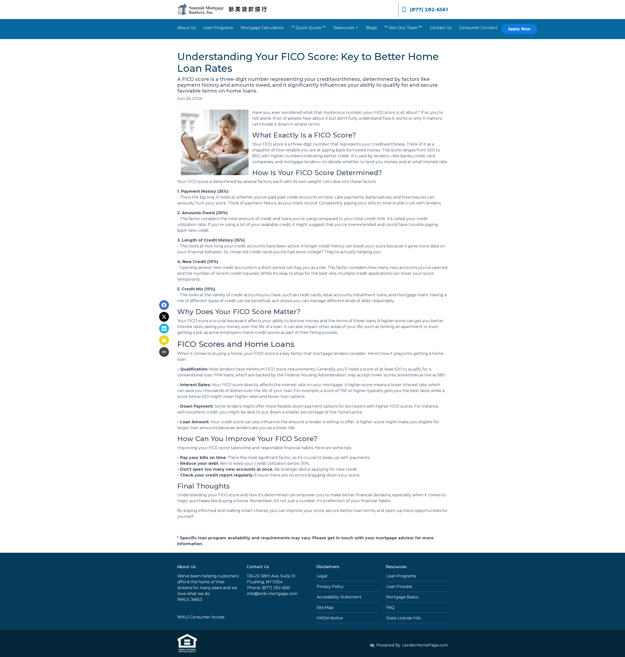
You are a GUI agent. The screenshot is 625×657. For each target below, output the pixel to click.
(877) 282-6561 (429, 9)
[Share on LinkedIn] (164, 328)
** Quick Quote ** (308, 27)
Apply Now (519, 29)
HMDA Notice (330, 618)
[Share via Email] (164, 340)
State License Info (403, 618)
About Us (186, 27)
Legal (322, 576)
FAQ (390, 607)
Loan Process (399, 586)
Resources (344, 27)
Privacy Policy (330, 586)
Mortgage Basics (402, 597)
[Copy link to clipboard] (164, 352)
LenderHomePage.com (425, 645)
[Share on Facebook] (164, 305)
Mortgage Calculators (262, 27)
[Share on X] (164, 317)
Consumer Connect (478, 27)
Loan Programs (218, 27)
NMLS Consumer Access (200, 617)
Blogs (371, 27)
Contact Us (440, 27)
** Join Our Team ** (403, 27)
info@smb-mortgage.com (272, 593)
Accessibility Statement (339, 597)
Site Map (325, 607)
